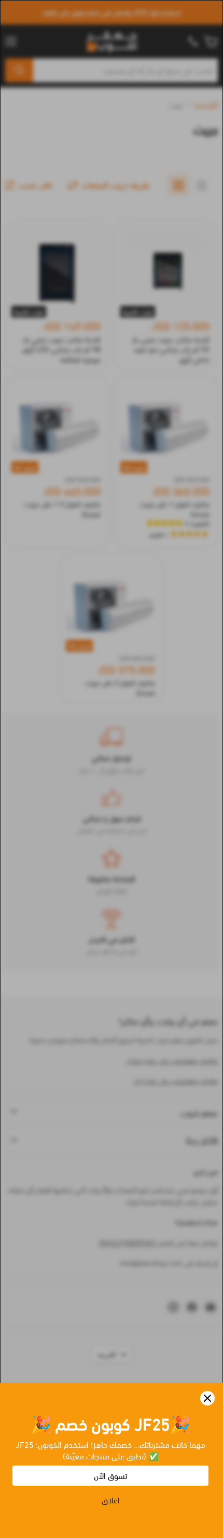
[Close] (207, 1398)
